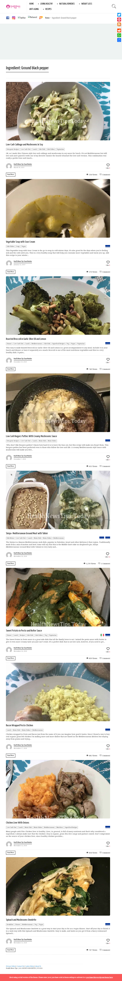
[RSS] (119, 25)
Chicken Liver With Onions (17, 822)
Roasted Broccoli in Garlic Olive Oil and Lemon (26, 339)
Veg (68, 344)
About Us (38, 966)
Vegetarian (60, 149)
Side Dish (42, 149)
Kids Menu (10, 538)
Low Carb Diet (25, 149)
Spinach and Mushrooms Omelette (21, 919)
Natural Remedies (67, 4)
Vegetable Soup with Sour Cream (20, 241)
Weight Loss (86, 4)
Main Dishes (52, 441)
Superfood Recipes (58, 344)
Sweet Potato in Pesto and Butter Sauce (24, 630)
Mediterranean (37, 344)
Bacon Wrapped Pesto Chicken (19, 725)
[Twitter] (119, 14)
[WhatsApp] (119, 35)
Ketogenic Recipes (13, 149)
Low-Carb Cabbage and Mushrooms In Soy (24, 144)
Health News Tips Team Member (23, 164)
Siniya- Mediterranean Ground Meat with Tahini (27, 533)
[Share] (119, 40)
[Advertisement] (61, 41)
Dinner (9, 344)
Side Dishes (51, 149)
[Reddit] (119, 30)
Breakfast (10, 924)
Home (31, 4)
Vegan (24, 246)
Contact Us (20, 966)
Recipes (48, 9)
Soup (18, 246)
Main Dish (42, 441)
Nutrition (59, 827)
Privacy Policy (11, 966)
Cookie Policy (29, 966)
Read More (10, 174)
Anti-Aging (34, 9)
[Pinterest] (119, 19)
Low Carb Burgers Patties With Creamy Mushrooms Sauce (31, 436)
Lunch (35, 149)
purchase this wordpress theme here (99, 977)
